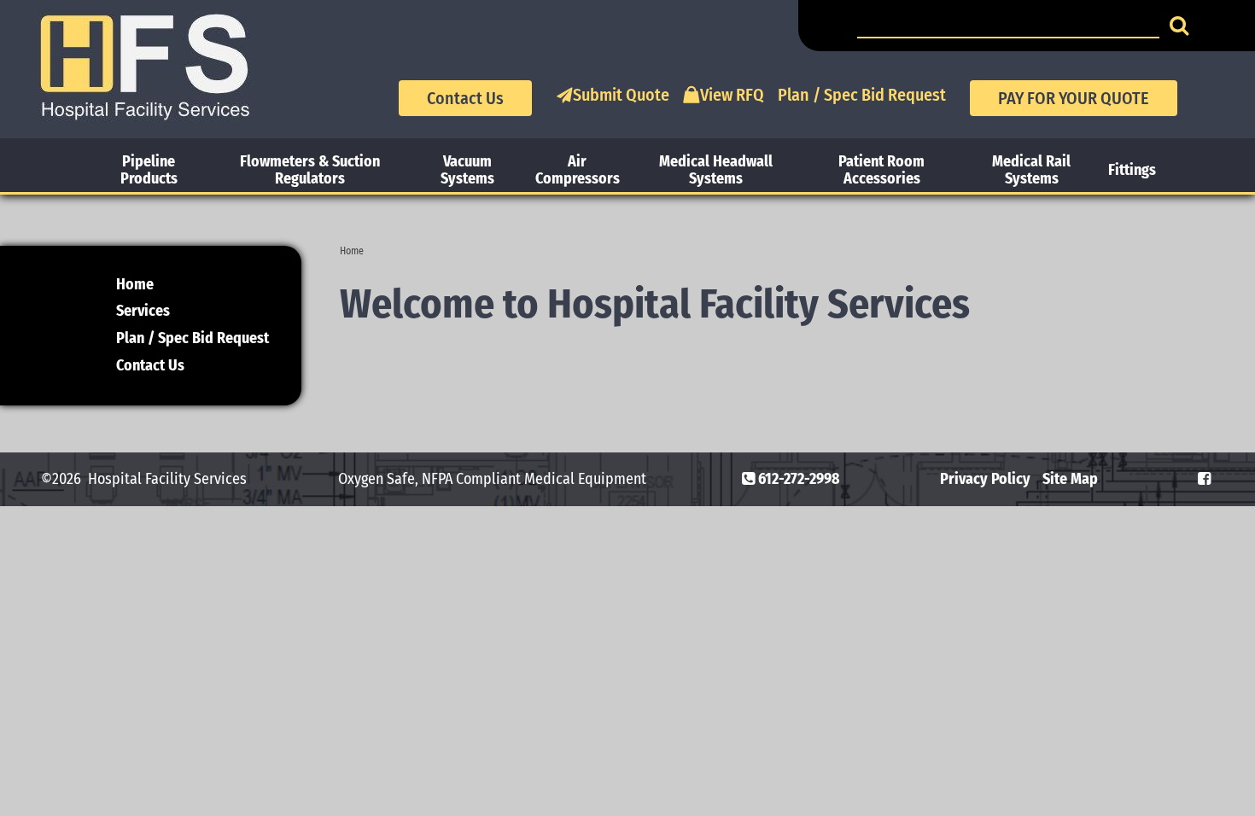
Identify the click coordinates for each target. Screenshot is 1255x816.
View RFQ (732, 95)
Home (352, 251)
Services (143, 310)
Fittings (1132, 169)
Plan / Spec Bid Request (862, 95)
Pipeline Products (149, 170)
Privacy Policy (985, 478)
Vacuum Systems (467, 170)
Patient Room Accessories (881, 170)
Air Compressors (577, 170)
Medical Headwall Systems (716, 170)
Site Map (1070, 478)
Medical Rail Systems (1031, 170)
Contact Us (465, 98)
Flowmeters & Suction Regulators (310, 170)
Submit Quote (621, 95)
